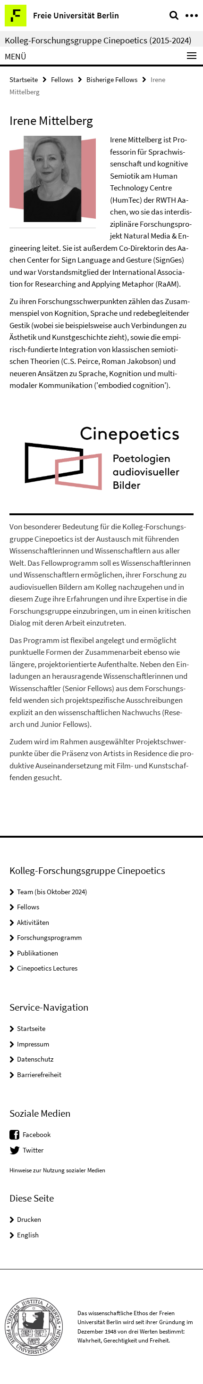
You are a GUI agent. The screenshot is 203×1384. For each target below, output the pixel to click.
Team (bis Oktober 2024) (52, 891)
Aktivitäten (33, 922)
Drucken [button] (29, 1219)
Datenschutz (35, 1058)
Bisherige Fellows (111, 79)
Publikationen (37, 952)
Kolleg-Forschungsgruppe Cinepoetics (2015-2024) (98, 40)
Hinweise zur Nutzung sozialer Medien (57, 1170)
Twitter (33, 1149)
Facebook (37, 1134)
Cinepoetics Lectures (47, 968)
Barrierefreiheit (39, 1074)
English (28, 1234)
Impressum (33, 1043)
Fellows (62, 79)
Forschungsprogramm (49, 937)
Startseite (23, 79)
